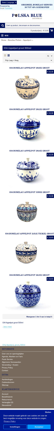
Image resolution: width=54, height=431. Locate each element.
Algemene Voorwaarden (11, 362)
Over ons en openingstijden (13, 354)
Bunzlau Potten (14, 40)
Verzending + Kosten (10, 365)
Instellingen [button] (15, 427)
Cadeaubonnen (8, 382)
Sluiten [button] (48, 412)
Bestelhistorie (7, 397)
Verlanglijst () (7, 402)
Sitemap (5, 385)
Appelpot (27, 40)
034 (4, 345)
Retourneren (7, 400)
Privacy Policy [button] (10, 421)
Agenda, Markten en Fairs (12, 356)
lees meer (8, 327)
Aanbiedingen (7, 379)
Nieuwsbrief (6, 405)
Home (3, 40)
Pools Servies (7, 359)
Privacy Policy (7, 368)
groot (17, 345)
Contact (5, 370)
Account (5, 394)
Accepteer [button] (39, 427)
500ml (22, 345)
